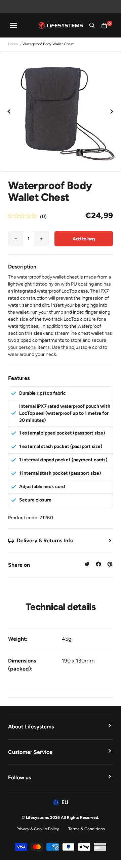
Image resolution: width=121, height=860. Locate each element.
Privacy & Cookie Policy (37, 829)
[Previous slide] (9, 111)
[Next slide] (111, 111)
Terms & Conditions (86, 829)
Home (13, 44)
